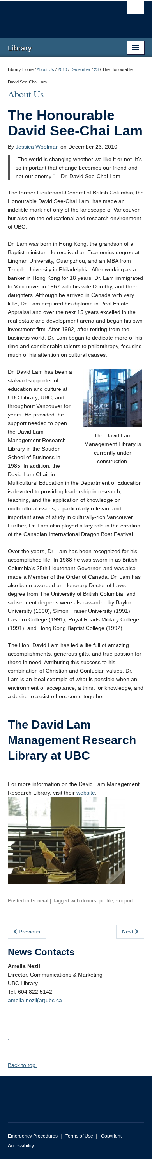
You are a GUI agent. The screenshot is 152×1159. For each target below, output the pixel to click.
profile (106, 901)
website (85, 792)
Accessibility (21, 1146)
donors (88, 901)
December (80, 69)
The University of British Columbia (55, 16)
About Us (45, 69)
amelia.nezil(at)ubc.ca (35, 1000)
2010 (62, 69)
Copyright (111, 1136)
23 (96, 69)
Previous (28, 931)
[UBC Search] (135, 9)
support (124, 901)
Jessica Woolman (37, 147)
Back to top (22, 1065)
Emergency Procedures (33, 1136)
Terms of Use (79, 1136)
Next (128, 931)
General (39, 901)
